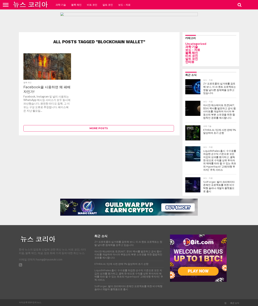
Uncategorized (195, 43)
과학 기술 (61, 4)
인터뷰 (189, 62)
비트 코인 (92, 4)
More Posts (99, 128)
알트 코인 (108, 4)
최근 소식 (234, 303)
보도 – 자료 (124, 4)
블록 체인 (76, 4)
